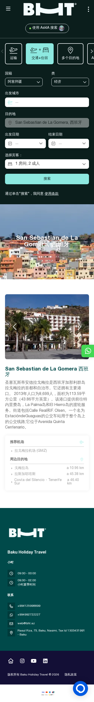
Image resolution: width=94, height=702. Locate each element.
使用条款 (52, 194)
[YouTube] (34, 661)
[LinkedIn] (45, 661)
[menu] (88, 9)
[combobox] (20, 82)
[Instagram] (22, 661)
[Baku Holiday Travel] (27, 533)
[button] (2, 51)
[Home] (11, 661)
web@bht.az (26, 623)
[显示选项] (38, 82)
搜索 (47, 179)
